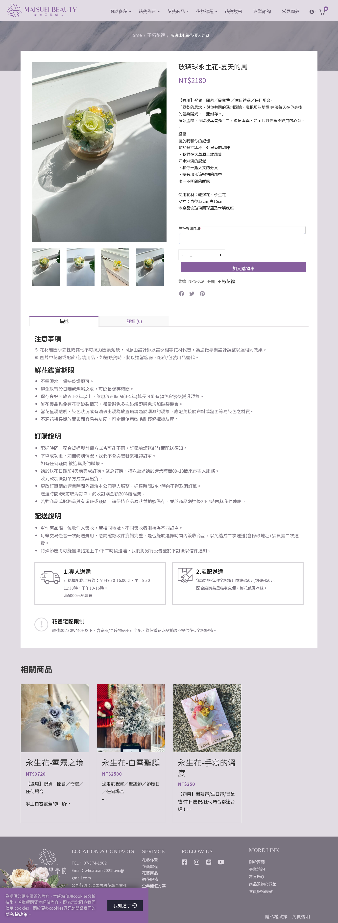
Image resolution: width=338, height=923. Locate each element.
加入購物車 (243, 268)
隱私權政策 (276, 916)
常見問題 (291, 11)
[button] (181, 293)
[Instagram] (197, 862)
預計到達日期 (190, 228)
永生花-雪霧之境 (55, 762)
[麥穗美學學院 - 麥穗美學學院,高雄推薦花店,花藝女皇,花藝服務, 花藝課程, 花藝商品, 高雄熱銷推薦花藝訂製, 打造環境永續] (42, 11)
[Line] (209, 862)
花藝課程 (205, 11)
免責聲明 (301, 916)
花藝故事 (233, 11)
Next (171, 152)
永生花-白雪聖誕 (131, 762)
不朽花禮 (156, 35)
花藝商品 (176, 11)
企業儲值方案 (154, 886)
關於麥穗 (118, 11)
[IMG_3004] (99, 151)
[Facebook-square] (185, 862)
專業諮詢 (262, 11)
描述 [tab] (64, 321)
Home (135, 35)
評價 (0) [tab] (134, 321)
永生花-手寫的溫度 (207, 767)
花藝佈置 (147, 11)
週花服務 (150, 879)
